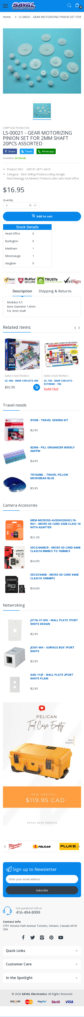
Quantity (8, 200)
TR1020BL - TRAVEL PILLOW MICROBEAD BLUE (49, 476)
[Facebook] (23, 938)
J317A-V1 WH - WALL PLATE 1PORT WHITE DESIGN (54, 621)
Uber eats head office (65, 178)
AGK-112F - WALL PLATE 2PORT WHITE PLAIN (51, 676)
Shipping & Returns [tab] (55, 291)
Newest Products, (40, 178)
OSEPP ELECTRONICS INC (16, 128)
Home (7, 17)
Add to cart (45, 216)
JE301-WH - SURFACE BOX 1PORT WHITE (52, 649)
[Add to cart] (36, 387)
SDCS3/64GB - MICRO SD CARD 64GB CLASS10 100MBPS (54, 576)
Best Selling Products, (34, 174)
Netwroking (14, 605)
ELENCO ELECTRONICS (17, 376)
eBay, (52, 174)
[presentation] (75, 328)
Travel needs (15, 405)
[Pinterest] (51, 938)
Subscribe (42, 890)
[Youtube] (60, 938)
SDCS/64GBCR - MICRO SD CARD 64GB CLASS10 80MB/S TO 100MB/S (55, 549)
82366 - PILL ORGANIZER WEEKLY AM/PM (52, 449)
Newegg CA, (21, 178)
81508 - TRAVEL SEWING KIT (49, 420)
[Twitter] (32, 938)
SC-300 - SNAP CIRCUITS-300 (21, 380)
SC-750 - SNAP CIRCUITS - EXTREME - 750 (59, 382)
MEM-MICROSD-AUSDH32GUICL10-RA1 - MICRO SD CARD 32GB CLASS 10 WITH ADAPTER (55, 524)
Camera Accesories (20, 505)
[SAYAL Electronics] (24, 6)
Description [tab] (22, 291)
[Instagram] (42, 938)
